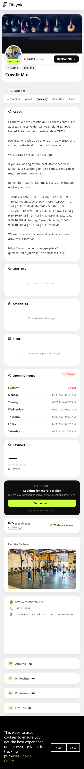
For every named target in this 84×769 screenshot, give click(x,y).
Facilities (19, 91)
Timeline (15, 99)
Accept (59, 747)
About (28, 99)
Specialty (42, 99)
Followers (22, 693)
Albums (20, 663)
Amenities (58, 99)
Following (22, 678)
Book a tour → (66, 59)
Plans (72, 99)
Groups (20, 707)
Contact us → (42, 503)
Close (73, 747)
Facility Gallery (18, 544)
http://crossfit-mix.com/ (30, 602)
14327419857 (22, 608)
